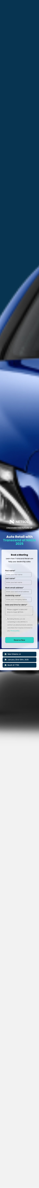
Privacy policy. (15, 631)
